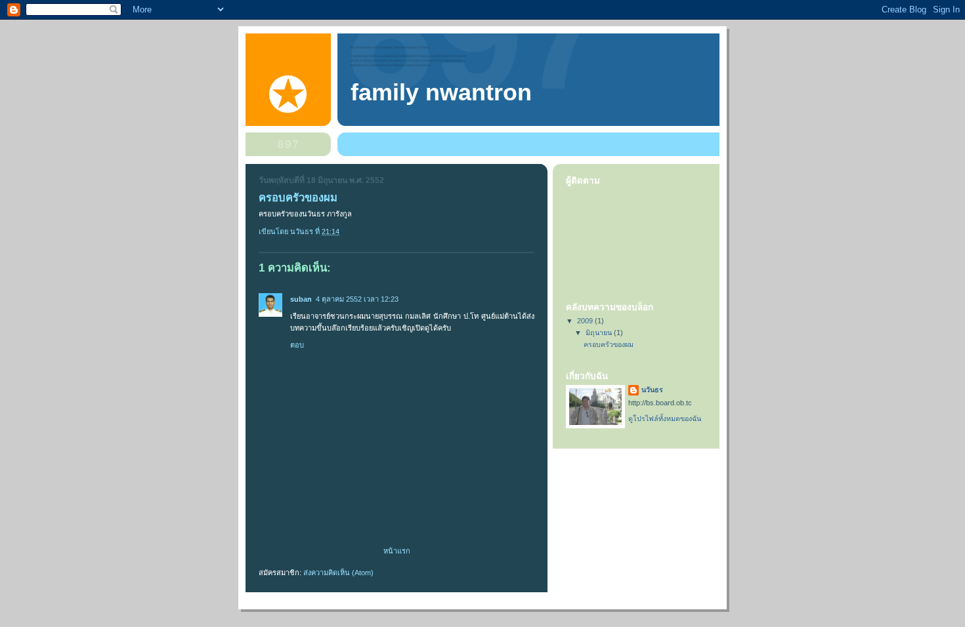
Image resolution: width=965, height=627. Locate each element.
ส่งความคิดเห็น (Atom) (338, 572)
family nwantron (441, 92)
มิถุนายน (600, 332)
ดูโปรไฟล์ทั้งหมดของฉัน (664, 418)
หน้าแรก (396, 551)
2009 (586, 321)
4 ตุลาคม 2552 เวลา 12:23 (357, 299)
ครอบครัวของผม (608, 344)
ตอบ (297, 345)
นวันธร (652, 390)
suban (301, 299)
